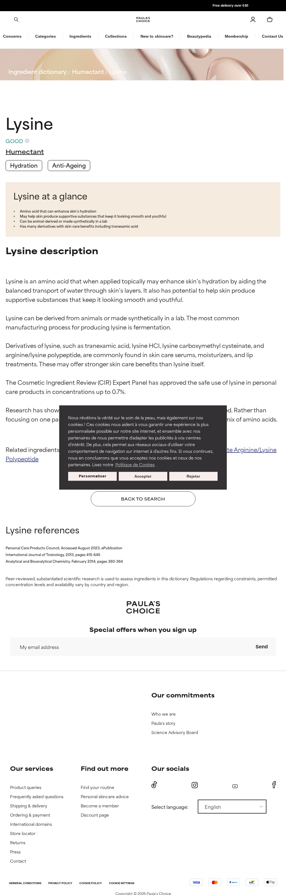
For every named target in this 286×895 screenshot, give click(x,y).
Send (262, 646)
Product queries (25, 787)
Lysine (118, 71)
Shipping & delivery (28, 806)
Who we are (163, 714)
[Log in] (253, 19)
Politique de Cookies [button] (135, 464)
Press (15, 852)
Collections (116, 36)
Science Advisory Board (174, 732)
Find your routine (97, 787)
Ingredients (80, 36)
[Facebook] (274, 784)
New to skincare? (156, 36)
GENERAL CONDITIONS (25, 883)
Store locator (22, 833)
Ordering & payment (30, 815)
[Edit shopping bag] (270, 19)
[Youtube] (235, 784)
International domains (31, 824)
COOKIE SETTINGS (121, 883)
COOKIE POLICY (90, 883)
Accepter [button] (142, 476)
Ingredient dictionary (37, 71)
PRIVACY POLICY (60, 883)
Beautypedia (199, 36)
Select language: (169, 806)
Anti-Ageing (69, 165)
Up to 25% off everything (143, 6)
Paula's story (163, 723)
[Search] (16, 19)
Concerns (12, 36)
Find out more (104, 768)
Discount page (95, 815)
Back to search (33, 84)
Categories (45, 36)
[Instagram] (195, 784)
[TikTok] (154, 784)
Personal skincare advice (105, 797)
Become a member (100, 806)
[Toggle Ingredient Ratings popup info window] (27, 141)
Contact (18, 861)
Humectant (88, 71)
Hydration (24, 165)
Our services (31, 768)
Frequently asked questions (36, 797)
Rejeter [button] (193, 476)
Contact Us (272, 36)
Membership (236, 36)
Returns (17, 843)
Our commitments (182, 694)
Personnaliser (92, 476)
